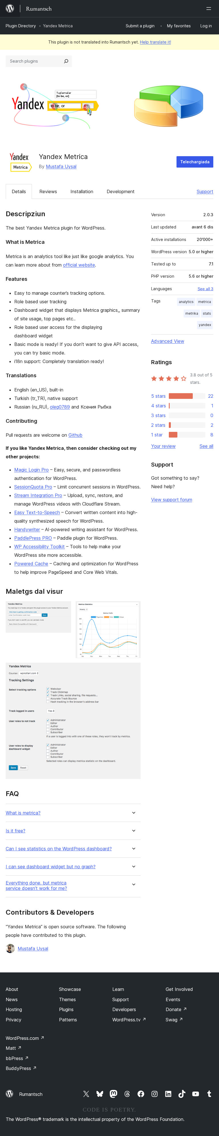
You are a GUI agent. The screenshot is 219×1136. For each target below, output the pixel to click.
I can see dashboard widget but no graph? (51, 866)
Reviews (48, 191)
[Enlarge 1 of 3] (63, 609)
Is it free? (15, 831)
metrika (191, 313)
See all (206, 446)
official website (79, 265)
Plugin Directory (21, 25)
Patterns (68, 1019)
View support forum (171, 499)
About (12, 989)
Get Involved (179, 989)
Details (19, 191)
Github (75, 435)
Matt (14, 1048)
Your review (163, 446)
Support (205, 191)
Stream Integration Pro (38, 495)
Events (173, 999)
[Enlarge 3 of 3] (133, 670)
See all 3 (205, 288)
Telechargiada (195, 161)
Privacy (13, 1019)
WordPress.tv (129, 1019)
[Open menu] (210, 8)
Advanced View (167, 341)
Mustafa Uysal (61, 166)
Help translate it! (155, 42)
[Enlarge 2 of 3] (133, 609)
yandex (205, 325)
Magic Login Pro (31, 470)
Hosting (14, 1009)
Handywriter (27, 529)
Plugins (66, 1009)
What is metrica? (23, 813)
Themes (67, 999)
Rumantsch (30, 1094)
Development (121, 191)
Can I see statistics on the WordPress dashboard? (59, 849)
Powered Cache (31, 563)
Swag (174, 1019)
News (12, 999)
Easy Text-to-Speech (37, 512)
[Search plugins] (66, 61)
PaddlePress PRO (33, 538)
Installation (81, 191)
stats (207, 313)
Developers (124, 1009)
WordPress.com (25, 1038)
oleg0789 (60, 407)
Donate (176, 1009)
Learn (118, 989)
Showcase (70, 989)
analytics (186, 302)
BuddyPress (21, 1068)
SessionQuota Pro (33, 487)
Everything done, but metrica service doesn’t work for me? (36, 885)
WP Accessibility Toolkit (39, 546)
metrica (204, 302)
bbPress (17, 1058)
